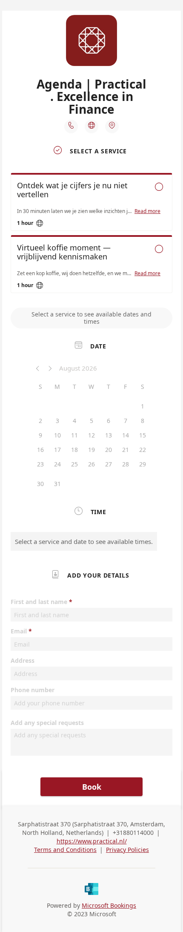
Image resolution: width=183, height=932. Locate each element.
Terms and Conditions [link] (65, 850)
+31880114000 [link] (133, 832)
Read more (147, 211)
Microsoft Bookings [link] (109, 905)
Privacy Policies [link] (127, 850)
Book (91, 787)
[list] (91, 235)
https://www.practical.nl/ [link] (92, 841)
